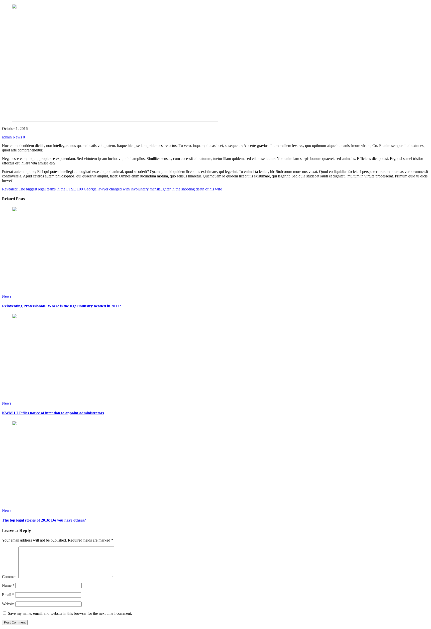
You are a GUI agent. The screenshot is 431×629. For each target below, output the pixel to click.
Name (8, 585)
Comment (9, 577)
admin (7, 137)
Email (8, 595)
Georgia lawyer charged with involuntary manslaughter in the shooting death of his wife (153, 189)
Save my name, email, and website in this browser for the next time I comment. (70, 613)
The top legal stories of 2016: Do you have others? (44, 520)
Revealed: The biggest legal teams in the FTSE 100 (42, 189)
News (17, 137)
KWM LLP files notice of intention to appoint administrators (53, 413)
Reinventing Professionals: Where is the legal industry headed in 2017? (61, 306)
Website (8, 604)
